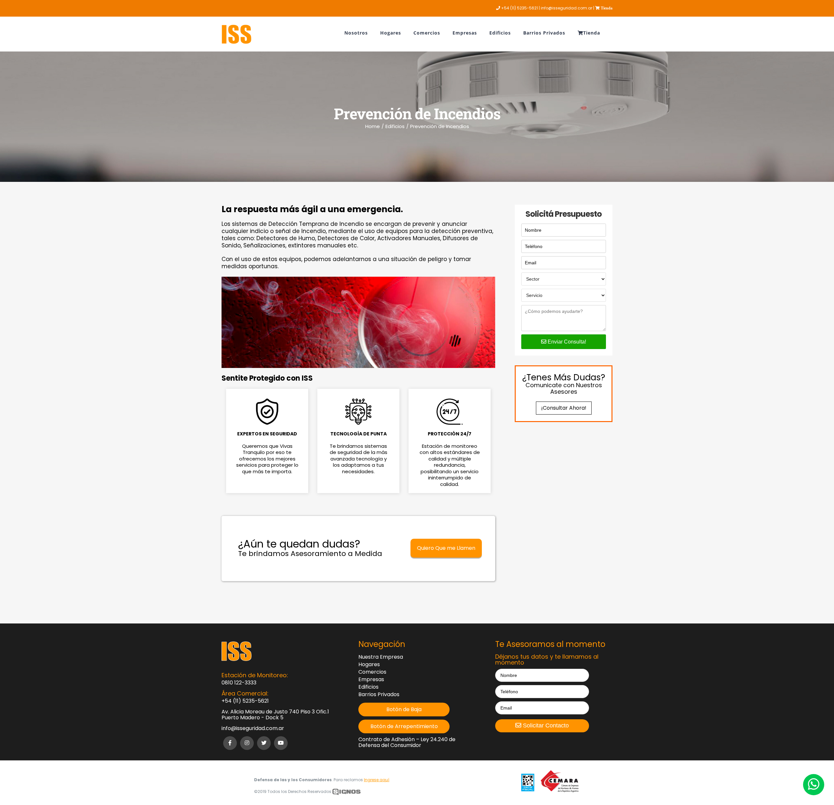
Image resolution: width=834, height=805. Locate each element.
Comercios (372, 672)
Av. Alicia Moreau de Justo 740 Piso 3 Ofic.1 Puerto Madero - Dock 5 (275, 715)
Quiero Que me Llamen (446, 548)
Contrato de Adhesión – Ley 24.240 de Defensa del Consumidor (406, 742)
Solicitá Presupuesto (563, 214)
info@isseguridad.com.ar (253, 728)
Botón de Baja (404, 709)
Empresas (371, 679)
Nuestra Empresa (380, 657)
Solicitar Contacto (545, 725)
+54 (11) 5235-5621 (245, 701)
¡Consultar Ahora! (563, 408)
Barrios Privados (378, 694)
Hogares (369, 664)
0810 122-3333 (239, 683)
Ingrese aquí (376, 780)
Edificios (368, 687)
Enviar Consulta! (566, 341)
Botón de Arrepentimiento (404, 726)
